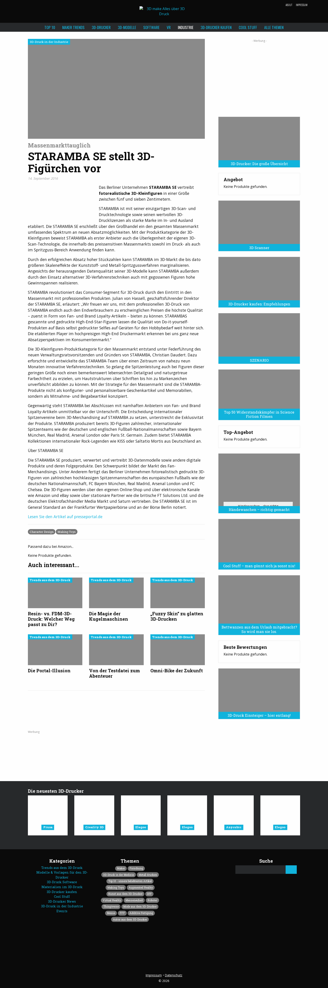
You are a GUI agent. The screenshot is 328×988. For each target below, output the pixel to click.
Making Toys (67, 532)
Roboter (152, 900)
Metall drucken (148, 875)
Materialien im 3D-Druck (62, 887)
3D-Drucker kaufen (216, 27)
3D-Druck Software (62, 882)
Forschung (136, 868)
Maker (121, 868)
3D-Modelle (127, 27)
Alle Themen (274, 27)
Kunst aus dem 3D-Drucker (125, 894)
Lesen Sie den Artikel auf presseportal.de (65, 516)
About (289, 5)
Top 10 (49, 27)
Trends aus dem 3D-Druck (62, 868)
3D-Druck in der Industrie (62, 906)
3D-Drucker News (62, 901)
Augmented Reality (141, 887)
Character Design (42, 532)
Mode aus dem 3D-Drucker (140, 906)
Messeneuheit (134, 900)
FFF (122, 913)
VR (169, 27)
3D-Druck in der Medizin (118, 875)
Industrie (185, 27)
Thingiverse (111, 906)
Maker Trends (73, 27)
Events (61, 911)
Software (151, 27)
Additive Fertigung (141, 913)
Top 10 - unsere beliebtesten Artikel (130, 881)
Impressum (301, 5)
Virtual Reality (112, 900)
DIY (149, 894)
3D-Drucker (101, 27)
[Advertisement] (259, 76)
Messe (111, 913)
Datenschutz (173, 975)
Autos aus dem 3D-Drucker (130, 919)
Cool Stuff (248, 27)
